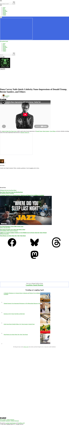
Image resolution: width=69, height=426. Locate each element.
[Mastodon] (34, 259)
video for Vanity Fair (6, 131)
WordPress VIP (21, 423)
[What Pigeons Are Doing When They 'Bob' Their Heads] (45, 343)
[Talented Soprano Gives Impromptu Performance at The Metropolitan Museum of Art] (45, 312)
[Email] (5, 99)
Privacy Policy (3, 419)
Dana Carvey (14, 131)
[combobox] (6, 55)
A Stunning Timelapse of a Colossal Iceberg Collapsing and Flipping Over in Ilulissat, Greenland (22, 195)
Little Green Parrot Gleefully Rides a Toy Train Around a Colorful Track (19, 324)
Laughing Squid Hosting (34, 285)
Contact (4, 50)
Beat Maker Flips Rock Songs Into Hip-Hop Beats (11, 192)
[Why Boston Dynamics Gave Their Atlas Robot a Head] (5, 227)
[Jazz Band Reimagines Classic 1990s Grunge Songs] (26, 224)
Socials (4, 48)
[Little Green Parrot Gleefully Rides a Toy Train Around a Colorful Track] (45, 333)
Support (4, 49)
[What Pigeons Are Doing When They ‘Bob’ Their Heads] (4, 233)
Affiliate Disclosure (15, 420)
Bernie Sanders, (46, 131)
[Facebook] (1, 99)
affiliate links (26, 346)
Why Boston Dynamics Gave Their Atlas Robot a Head (12, 229)
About (4, 43)
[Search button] (14, 54)
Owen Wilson (53, 131)
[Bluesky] (2, 99)
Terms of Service (10, 419)
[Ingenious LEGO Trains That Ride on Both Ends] (45, 323)
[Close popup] (1, 17)
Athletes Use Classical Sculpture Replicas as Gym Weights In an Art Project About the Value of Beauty (23, 232)
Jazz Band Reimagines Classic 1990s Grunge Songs (11, 226)
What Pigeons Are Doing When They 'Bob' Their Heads (16, 334)
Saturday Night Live (25, 132)
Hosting (4, 46)
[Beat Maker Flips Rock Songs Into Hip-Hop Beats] (8, 190)
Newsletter (5, 47)
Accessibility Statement (5, 420)
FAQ (4, 44)
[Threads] (4, 99)
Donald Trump (39, 131)
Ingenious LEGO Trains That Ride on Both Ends (14, 313)
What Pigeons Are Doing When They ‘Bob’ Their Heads (13, 235)
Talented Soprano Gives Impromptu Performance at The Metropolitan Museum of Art (22, 303)
